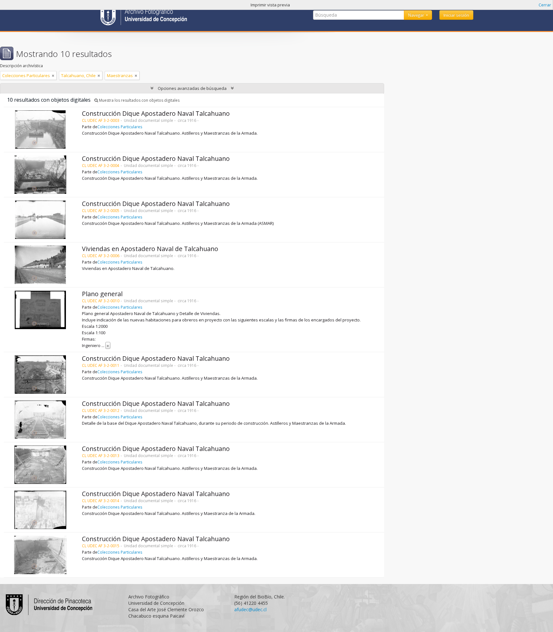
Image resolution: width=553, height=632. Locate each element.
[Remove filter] (53, 75)
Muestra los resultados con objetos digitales (139, 100)
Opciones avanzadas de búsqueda (192, 88)
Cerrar (545, 5)
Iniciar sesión (456, 15)
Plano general (102, 293)
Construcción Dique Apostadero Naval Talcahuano (156, 113)
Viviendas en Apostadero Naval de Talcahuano (150, 248)
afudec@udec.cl (250, 609)
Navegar (416, 15)
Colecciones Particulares (119, 126)
